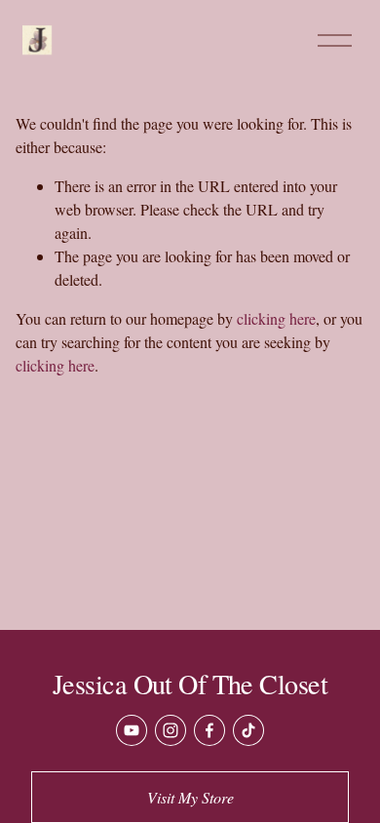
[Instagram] (170, 730)
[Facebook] (209, 730)
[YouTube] (131, 730)
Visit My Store (190, 797)
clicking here (276, 318)
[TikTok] (248, 730)
